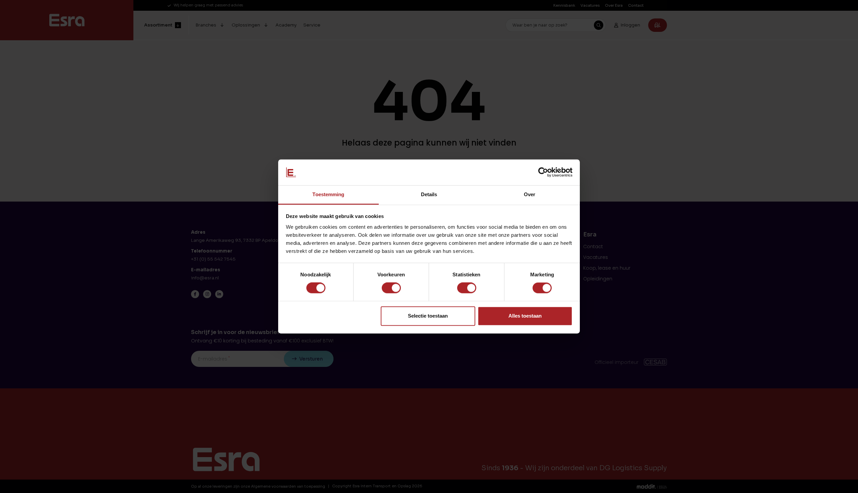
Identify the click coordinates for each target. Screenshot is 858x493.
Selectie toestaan (428, 316)
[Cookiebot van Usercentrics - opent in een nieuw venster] (543, 172)
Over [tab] (529, 194)
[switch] (391, 288)
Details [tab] (429, 194)
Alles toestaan (525, 316)
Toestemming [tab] (328, 194)
